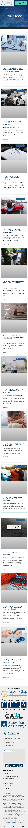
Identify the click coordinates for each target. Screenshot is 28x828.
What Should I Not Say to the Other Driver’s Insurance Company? (14, 282)
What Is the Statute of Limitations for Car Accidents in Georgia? (14, 337)
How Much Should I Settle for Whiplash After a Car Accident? (14, 499)
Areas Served (20, 822)
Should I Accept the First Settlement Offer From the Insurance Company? (13, 69)
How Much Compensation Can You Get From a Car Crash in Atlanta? (12, 607)
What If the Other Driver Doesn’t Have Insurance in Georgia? (12, 123)
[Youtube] (14, 765)
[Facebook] (6, 765)
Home (12, 28)
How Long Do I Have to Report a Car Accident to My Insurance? (13, 177)
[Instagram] (10, 765)
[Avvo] (21, 765)
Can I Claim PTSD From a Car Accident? (13, 553)
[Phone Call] (14, 826)
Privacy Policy (8, 822)
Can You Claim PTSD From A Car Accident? (13, 444)
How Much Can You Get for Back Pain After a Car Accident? (13, 390)
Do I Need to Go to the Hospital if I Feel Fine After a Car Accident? (13, 231)
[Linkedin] (17, 765)
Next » (20, 680)
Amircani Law (10, 820)
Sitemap (14, 822)
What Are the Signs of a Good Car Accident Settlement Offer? (12, 661)
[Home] (4, 826)
